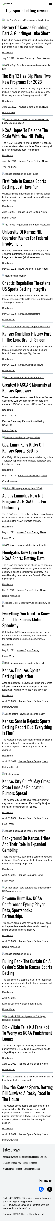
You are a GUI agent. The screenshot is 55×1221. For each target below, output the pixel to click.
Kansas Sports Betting (30, 107)
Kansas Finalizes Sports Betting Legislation (21, 673)
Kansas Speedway (11, 421)
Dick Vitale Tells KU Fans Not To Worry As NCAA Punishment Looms (27, 1033)
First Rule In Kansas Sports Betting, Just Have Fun (24, 184)
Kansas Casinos (10, 1004)
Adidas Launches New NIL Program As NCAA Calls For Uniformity (24, 501)
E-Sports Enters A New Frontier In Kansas (20, 1162)
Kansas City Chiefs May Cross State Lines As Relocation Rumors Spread (26, 787)
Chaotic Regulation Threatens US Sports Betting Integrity (26, 286)
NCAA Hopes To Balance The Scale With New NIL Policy (25, 133)
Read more (7, 52)
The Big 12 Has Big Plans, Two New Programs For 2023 (26, 79)
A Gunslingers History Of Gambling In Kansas (21, 1168)
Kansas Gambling (26, 58)
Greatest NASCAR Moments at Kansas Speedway (26, 387)
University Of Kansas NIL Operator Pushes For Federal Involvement (25, 238)
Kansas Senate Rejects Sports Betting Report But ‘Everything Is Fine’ (27, 727)
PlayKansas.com (16, 1205)
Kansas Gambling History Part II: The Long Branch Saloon (26, 336)
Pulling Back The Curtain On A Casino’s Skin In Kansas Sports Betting (27, 967)
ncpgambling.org (41, 1198)
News (45, 107)
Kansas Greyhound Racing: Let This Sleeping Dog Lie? (25, 1156)
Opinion (29, 269)
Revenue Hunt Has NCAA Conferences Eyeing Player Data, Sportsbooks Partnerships (23, 907)
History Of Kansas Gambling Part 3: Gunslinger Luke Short (26, 30)
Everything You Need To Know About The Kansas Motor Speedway (26, 619)
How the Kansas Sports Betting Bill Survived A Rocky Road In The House (27, 1093)
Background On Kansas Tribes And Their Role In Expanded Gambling (26, 844)
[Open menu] (50, 4)
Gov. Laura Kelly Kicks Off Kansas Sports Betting (23, 447)
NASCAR (7, 425)
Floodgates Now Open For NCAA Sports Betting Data (23, 555)
